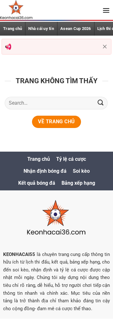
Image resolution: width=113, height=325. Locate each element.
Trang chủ (12, 28)
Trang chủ (38, 159)
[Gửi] (100, 103)
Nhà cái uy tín (41, 28)
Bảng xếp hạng (78, 183)
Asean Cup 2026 (75, 28)
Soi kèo (81, 171)
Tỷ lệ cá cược (71, 159)
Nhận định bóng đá (45, 171)
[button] (106, 10)
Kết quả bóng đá (36, 183)
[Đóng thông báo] (105, 46)
